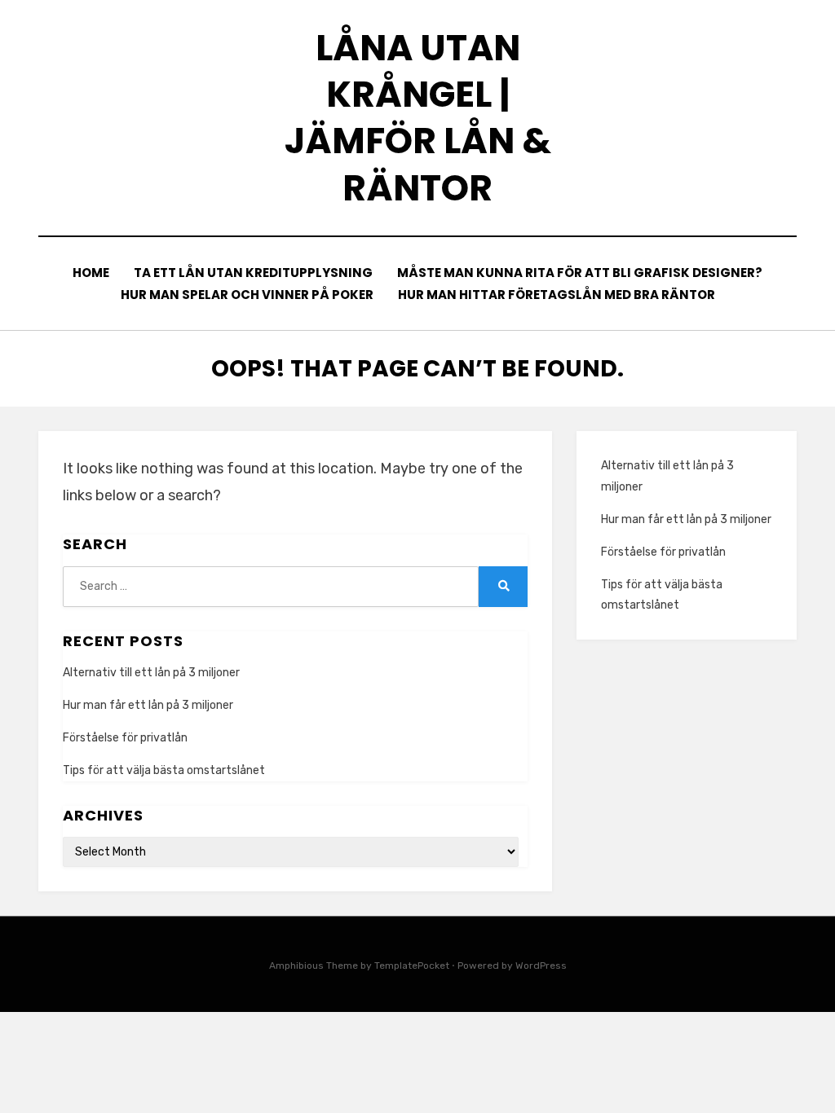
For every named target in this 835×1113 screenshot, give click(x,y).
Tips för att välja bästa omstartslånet (164, 770)
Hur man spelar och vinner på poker (247, 294)
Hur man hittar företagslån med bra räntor (556, 294)
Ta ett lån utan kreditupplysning (253, 272)
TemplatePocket (411, 965)
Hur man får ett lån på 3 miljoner (148, 705)
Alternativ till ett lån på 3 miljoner (151, 673)
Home (91, 272)
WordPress (541, 965)
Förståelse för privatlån (125, 738)
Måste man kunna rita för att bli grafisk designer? (579, 272)
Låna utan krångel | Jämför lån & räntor (418, 118)
